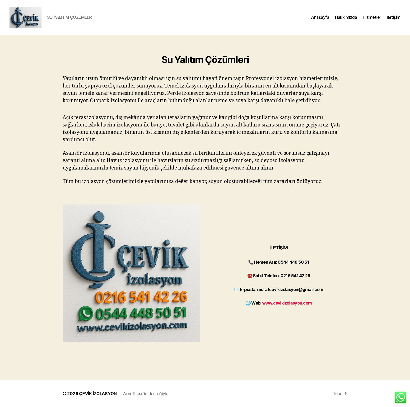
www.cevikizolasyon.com (287, 302)
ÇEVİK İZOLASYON (98, 393)
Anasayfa (320, 17)
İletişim (394, 17)
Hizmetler (372, 17)
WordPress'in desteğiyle (145, 393)
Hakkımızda (346, 17)
